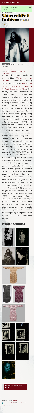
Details (13, 64)
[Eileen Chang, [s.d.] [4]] (22, 351)
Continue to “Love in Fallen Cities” (13, 387)
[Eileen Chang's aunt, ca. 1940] (22, 237)
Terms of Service (21, 403)
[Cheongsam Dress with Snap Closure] (14, 275)
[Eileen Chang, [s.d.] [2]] (22, 332)
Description (6, 64)
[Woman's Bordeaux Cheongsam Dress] (19, 294)
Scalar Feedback (9, 405)
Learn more (17, 10)
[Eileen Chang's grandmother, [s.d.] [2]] (8, 237)
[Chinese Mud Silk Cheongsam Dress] (7, 294)
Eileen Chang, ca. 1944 (7, 70)
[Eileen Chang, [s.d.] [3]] (8, 351)
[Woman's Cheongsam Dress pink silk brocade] (13, 313)
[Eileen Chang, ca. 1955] (22, 256)
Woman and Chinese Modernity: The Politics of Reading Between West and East (17, 86)
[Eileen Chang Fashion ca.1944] (8, 256)
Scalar (11, 403)
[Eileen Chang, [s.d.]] (8, 332)
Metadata (15, 400)
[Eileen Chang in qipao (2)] (8, 370)
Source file (6, 66)
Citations (19, 64)
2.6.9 (14, 403)
